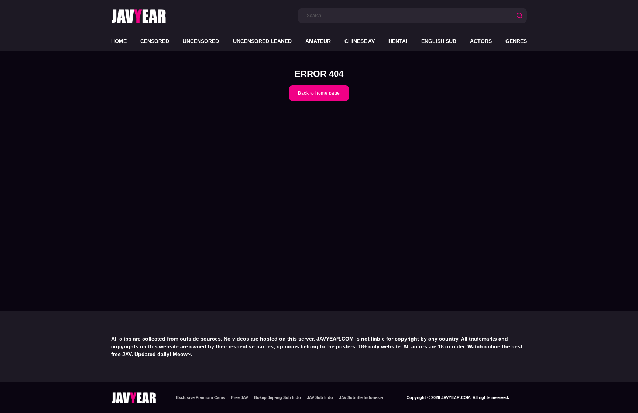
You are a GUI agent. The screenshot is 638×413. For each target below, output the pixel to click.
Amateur (318, 41)
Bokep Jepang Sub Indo (277, 397)
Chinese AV (359, 41)
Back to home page (319, 93)
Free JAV (239, 397)
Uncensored (201, 41)
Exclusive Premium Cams (200, 397)
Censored (154, 41)
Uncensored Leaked (262, 41)
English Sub (438, 41)
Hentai (397, 41)
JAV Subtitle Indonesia (361, 397)
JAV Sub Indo (320, 397)
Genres (516, 41)
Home (119, 41)
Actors (481, 41)
